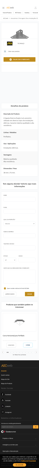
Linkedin (8, 406)
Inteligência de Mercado (10, 445)
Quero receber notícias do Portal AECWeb (18, 288)
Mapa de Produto (6, 383)
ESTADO (6, 256)
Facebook (8, 394)
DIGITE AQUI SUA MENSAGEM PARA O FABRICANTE (16, 268)
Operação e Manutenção (10, 451)
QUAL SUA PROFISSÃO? (9, 219)
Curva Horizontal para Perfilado (13, 336)
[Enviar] (35, 427)
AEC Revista (18, 12)
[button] (2, 352)
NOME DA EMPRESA (9, 232)
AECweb (5, 18)
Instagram (8, 412)
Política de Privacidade (28, 461)
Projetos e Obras (8, 438)
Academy (27, 12)
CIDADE (21, 256)
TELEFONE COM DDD (9, 244)
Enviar (29, 294)
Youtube (7, 400)
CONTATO (11, 345)
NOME (5, 195)
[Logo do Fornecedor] (10, 43)
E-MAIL (5, 207)
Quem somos (5, 375)
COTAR (28, 345)
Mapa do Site (5, 379)
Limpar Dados (9, 294)
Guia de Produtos (7, 12)
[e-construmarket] (8, 432)
